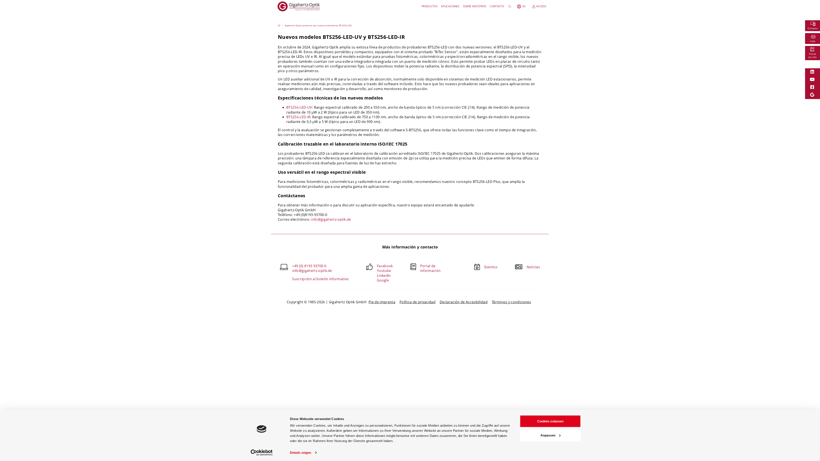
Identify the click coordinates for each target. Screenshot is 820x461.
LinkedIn (384, 275)
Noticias (533, 267)
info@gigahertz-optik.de (331, 219)
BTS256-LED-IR (298, 117)
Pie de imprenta (382, 302)
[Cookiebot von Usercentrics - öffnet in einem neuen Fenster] (261, 452)
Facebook (385, 266)
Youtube (384, 270)
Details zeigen (300, 452)
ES (524, 6)
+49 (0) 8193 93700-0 (309, 266)
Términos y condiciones (511, 302)
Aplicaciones (450, 6)
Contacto (497, 6)
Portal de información (430, 268)
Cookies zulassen (550, 421)
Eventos (491, 267)
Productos (430, 6)
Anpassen (547, 435)
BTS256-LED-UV (299, 107)
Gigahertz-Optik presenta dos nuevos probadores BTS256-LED (318, 25)
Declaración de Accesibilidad (464, 302)
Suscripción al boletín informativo (320, 279)
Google (383, 280)
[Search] (510, 6)
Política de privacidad (417, 302)
